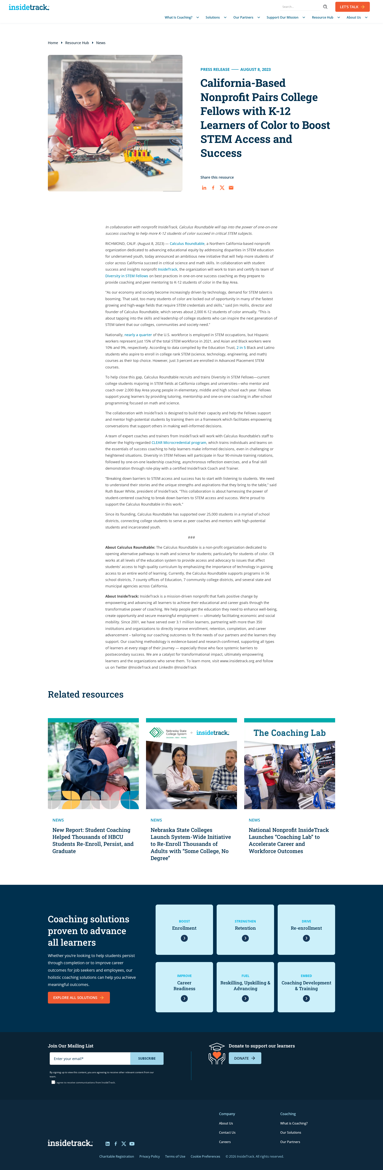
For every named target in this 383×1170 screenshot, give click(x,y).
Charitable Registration (116, 1156)
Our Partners (290, 1142)
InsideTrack (167, 269)
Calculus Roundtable (187, 243)
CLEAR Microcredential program (179, 442)
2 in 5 (241, 347)
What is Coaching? (294, 1123)
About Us (226, 1123)
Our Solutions (290, 1132)
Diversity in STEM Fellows (126, 275)
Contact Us (227, 1132)
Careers (225, 1142)
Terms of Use (175, 1156)
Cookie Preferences (205, 1156)
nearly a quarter (138, 334)
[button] (181, 17)
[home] (30, 7)
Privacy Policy (149, 1156)
